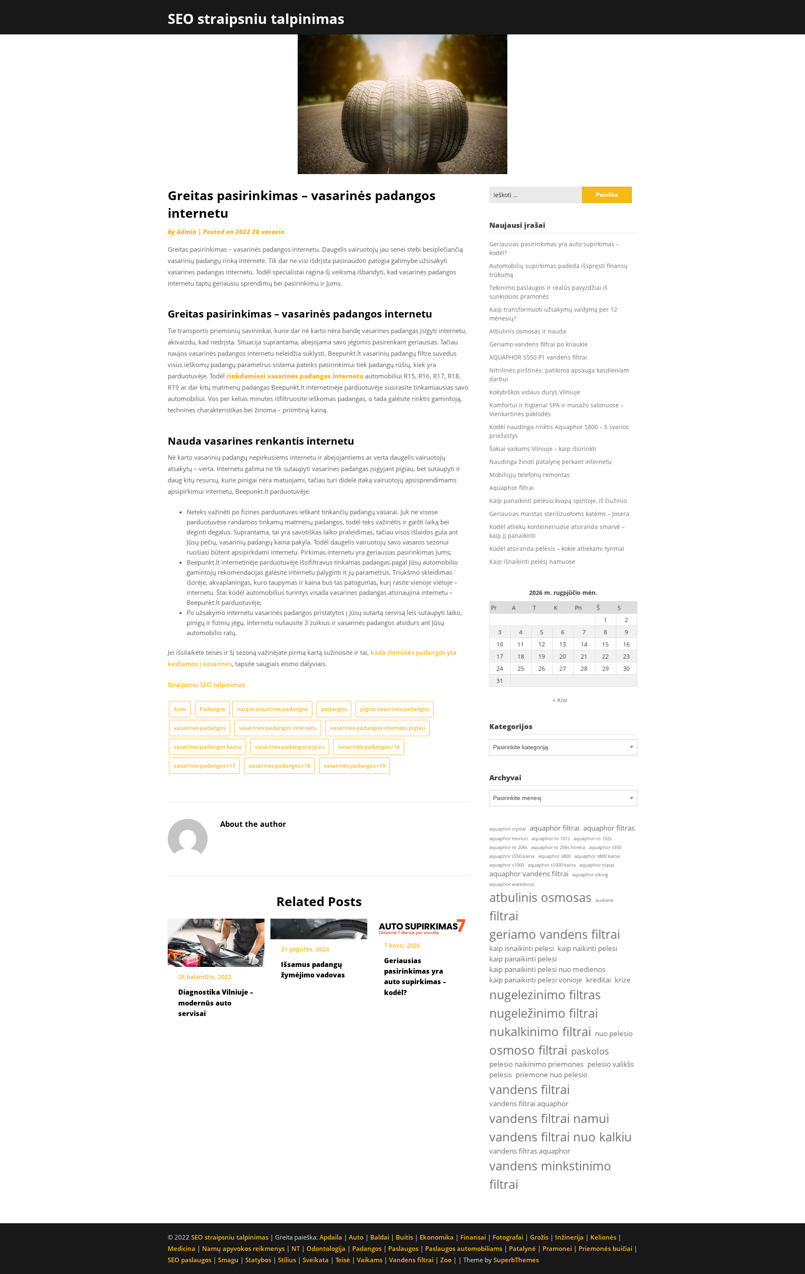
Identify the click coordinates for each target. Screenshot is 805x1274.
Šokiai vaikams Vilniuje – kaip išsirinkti (542, 449)
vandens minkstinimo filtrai (550, 1175)
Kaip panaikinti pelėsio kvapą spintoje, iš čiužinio (558, 501)
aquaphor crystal (507, 829)
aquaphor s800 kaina (597, 856)
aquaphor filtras (609, 828)
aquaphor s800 (554, 856)
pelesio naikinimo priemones (536, 1064)
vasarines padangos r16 (369, 746)
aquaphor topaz (596, 865)
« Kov (560, 700)
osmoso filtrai (528, 1050)
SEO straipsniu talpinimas (256, 18)
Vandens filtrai (411, 1260)
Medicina (181, 1248)
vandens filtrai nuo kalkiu (560, 1136)
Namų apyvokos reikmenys (243, 1248)
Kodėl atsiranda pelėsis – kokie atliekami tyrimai (556, 548)
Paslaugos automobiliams (463, 1248)
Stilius (287, 1260)
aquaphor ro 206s (508, 847)
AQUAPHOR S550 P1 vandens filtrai (538, 357)
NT (295, 1248)
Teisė (342, 1260)
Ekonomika (437, 1237)
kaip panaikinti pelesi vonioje (535, 980)
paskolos (590, 1051)
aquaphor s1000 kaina (552, 865)
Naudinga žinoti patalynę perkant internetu (550, 462)
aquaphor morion (508, 839)
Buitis (404, 1237)
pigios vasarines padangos (394, 709)
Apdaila (330, 1237)
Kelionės (603, 1237)
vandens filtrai (529, 1089)
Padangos (212, 709)
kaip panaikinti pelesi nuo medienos (547, 969)
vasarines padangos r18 (279, 765)
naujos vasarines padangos (272, 709)
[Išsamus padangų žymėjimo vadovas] (318, 926)
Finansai (473, 1237)
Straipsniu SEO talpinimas (206, 684)
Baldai (379, 1237)
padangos (334, 709)
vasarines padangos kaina (208, 746)
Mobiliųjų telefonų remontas (529, 475)
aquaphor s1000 (506, 865)
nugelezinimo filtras (545, 994)
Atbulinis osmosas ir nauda (527, 331)
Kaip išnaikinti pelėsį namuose (532, 561)
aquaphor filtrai (554, 828)
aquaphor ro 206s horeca (558, 847)
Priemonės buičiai (605, 1248)
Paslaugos (403, 1248)
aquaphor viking (590, 875)
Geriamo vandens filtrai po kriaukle (538, 344)
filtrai (503, 915)
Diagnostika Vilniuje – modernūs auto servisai (215, 1002)
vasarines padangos (200, 728)
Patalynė (522, 1248)
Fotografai (508, 1237)
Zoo (446, 1260)
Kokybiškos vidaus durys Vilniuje (534, 392)
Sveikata (316, 1260)
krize (623, 980)
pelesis (500, 1074)
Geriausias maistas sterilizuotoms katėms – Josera (559, 514)
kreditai (598, 980)
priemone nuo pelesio (551, 1074)
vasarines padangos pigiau (290, 746)
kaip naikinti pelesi (587, 948)
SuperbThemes (516, 1260)
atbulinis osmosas (540, 897)
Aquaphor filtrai (511, 488)
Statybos (258, 1260)
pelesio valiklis (610, 1064)
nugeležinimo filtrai (543, 1013)
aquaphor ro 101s (551, 839)
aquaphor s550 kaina (512, 856)
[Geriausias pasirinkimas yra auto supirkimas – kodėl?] (422, 924)
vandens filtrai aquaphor (529, 1103)
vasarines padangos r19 (354, 765)
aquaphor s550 (605, 847)
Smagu (228, 1260)
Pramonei (557, 1248)
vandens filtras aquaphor (529, 1151)
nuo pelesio (614, 1033)
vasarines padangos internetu (278, 728)
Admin (186, 231)
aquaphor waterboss (511, 884)
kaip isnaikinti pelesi (521, 948)
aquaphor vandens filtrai (529, 873)
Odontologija (325, 1248)
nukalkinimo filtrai (540, 1031)
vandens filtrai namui (549, 1118)
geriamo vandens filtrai (554, 934)
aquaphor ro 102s (593, 839)
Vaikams (369, 1260)
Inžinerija (569, 1237)
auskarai (604, 900)
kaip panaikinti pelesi (523, 959)
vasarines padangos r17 (204, 765)
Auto (180, 709)
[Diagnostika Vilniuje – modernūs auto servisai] (216, 940)
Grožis (539, 1237)
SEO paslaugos (189, 1260)
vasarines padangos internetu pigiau (377, 728)
